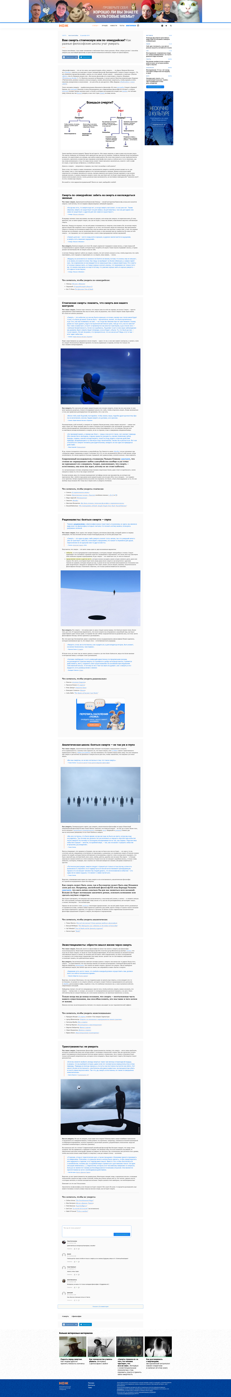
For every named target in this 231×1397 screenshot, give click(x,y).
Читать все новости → (155, 87)
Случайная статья (138, 25)
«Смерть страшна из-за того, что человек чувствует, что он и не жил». (129, 1366)
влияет (102, 93)
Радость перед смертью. (73, 1361)
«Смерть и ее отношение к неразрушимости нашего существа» (101, 1019)
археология (150, 67)
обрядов (66, 984)
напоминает (79, 965)
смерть (64, 35)
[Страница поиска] (171, 26)
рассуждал (120, 87)
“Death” (77, 931)
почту (151, 1390)
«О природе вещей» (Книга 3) (82, 286)
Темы (90, 1387)
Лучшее (105, 25)
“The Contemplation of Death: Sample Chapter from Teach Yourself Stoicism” (103, 506)
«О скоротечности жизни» (80, 492)
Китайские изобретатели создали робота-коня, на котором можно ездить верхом (158, 63)
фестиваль (149, 35)
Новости (113, 25)
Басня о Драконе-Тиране (83, 1172)
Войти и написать (122, 1234)
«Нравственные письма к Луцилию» (83, 495)
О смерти (80, 649)
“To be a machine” (82, 1211)
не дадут (114, 750)
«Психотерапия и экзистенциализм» (89, 1025)
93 (116, 495)
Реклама (91, 1383)
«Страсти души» (81, 687)
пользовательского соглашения (147, 1392)
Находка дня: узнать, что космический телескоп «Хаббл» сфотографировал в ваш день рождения (157, 81)
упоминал (118, 830)
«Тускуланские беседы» (69, 78)
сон (147, 50)
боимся (79, 93)
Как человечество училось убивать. (100, 1361)
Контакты (91, 1385)
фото (147, 76)
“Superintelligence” (81, 1206)
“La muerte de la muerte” (80, 1208)
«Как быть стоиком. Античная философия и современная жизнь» (102, 503)
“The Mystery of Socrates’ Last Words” (86, 693)
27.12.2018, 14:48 (71, 1281)
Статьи (95, 25)
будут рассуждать (84, 752)
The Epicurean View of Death (84, 289)
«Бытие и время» (85, 1027)
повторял (74, 89)
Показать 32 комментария (100, 1306)
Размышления (81, 447)
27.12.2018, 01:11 (71, 1269)
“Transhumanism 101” (83, 1075)
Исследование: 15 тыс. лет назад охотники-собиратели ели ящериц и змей (158, 71)
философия (77, 1316)
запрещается (120, 1389)
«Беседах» (117, 451)
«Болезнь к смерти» (84, 1030)
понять (124, 91)
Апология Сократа (78, 545)
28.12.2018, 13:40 (71, 1294)
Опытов (67, 72)
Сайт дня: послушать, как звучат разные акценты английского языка (159, 47)
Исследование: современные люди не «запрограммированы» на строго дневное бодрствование (158, 54)
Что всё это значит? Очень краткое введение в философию (93, 762)
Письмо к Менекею (78, 214)
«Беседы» (75, 500)
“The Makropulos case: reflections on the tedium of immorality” (98, 926)
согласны (85, 906)
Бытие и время (83, 976)
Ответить (69, 1248)
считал (128, 951)
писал (104, 830)
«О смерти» (82, 1017)
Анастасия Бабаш (73, 35)
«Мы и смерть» (82, 1022)
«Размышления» (82, 498)
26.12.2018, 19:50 (71, 1243)
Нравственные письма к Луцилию (82, 336)
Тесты (122, 25)
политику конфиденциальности (126, 1393)
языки (148, 44)
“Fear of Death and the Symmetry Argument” (89, 928)
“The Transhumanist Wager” (85, 1200)
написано (65, 91)
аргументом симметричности (84, 830)
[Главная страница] (63, 25)
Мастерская (131, 25)
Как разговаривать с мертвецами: (158, 1363)
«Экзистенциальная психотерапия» (87, 1033)
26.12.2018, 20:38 (71, 1256)
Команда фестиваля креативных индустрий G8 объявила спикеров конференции (158, 39)
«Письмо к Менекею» (78, 284)
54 (113, 495)
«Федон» (64, 76)
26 (110, 495)
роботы (148, 59)
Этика (81, 670)
